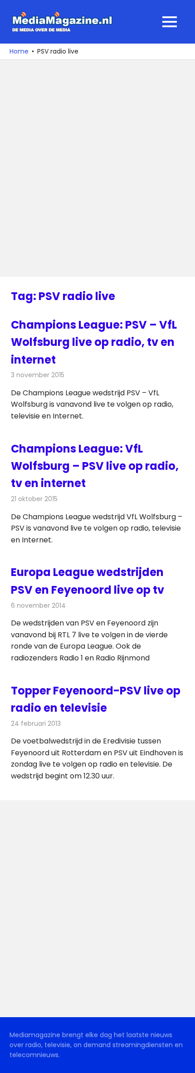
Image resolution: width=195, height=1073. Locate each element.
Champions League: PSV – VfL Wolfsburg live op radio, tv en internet (94, 342)
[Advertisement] (97, 168)
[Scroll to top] (181, 1059)
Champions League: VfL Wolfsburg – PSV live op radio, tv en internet (95, 466)
